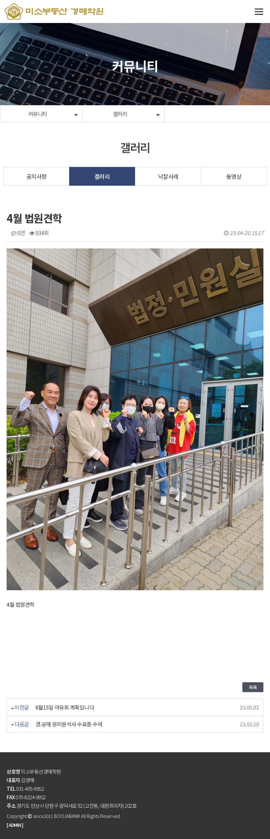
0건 (20, 233)
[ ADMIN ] (15, 825)
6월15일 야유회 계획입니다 (65, 707)
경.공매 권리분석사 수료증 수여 (69, 724)
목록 (253, 687)
